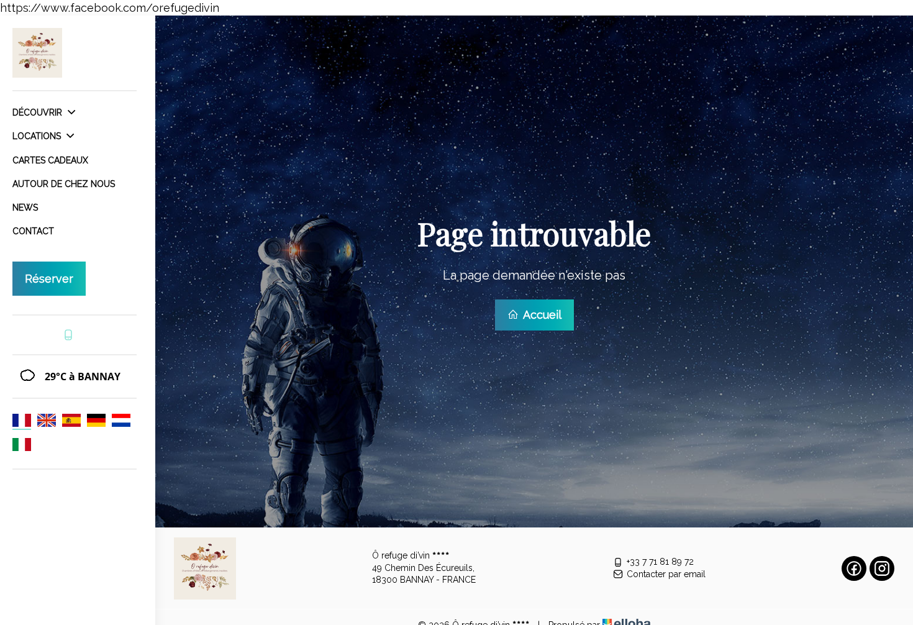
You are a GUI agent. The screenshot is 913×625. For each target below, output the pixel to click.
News (25, 207)
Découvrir (38, 112)
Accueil (540, 314)
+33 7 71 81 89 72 (660, 562)
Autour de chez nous (63, 184)
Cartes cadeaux (50, 160)
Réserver (49, 278)
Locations (37, 136)
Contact (33, 231)
